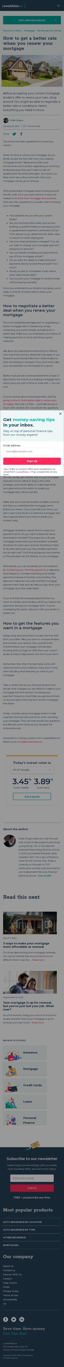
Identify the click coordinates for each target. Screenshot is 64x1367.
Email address (11, 445)
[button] (60, 412)
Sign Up (32, 461)
